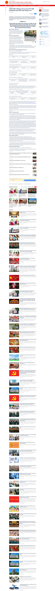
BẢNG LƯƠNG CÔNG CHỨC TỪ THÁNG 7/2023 (16, 167)
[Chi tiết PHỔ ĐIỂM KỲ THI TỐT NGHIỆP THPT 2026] (40, 27)
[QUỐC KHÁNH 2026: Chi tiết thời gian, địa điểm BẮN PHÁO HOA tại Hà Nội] (14, 286)
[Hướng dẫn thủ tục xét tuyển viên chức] (14, 579)
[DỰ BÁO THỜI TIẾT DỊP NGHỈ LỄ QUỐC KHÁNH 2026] (14, 278)
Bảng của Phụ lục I (32, 103)
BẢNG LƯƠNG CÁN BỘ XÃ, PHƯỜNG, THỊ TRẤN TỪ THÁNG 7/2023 (19, 174)
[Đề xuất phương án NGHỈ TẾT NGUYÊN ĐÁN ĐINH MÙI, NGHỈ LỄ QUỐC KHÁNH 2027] (14, 342)
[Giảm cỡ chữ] (5, 14)
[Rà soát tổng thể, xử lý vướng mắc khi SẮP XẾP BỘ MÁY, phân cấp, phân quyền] (14, 572)
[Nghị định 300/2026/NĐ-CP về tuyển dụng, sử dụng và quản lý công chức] (14, 484)
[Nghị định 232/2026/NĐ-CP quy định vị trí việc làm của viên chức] (32, 201)
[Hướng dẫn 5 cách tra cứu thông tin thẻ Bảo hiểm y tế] (14, 460)
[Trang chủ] (6, 2)
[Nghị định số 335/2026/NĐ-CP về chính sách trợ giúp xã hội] (14, 556)
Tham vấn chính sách (16, 5)
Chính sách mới (10, 5)
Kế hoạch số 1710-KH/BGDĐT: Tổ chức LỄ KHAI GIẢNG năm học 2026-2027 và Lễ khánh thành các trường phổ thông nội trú (28, 317)
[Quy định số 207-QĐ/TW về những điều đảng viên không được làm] (23, 201)
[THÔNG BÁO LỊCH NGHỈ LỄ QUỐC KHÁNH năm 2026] (14, 350)
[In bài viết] (5, 11)
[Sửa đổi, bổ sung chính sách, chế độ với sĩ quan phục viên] (14, 429)
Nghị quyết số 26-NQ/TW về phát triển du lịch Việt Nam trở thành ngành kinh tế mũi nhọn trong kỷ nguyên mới (28, 396)
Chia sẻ (35, 13)
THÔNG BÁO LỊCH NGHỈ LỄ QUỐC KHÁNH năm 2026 (27, 347)
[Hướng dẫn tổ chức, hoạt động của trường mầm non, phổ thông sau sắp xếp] (14, 509)
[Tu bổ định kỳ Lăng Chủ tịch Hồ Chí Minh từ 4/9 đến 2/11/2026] (14, 357)
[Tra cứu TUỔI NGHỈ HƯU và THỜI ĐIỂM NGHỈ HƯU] (40, 23)
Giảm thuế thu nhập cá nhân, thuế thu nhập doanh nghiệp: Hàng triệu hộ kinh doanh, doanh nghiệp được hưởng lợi (28, 522)
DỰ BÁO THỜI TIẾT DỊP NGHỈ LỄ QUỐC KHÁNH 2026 (28, 275)
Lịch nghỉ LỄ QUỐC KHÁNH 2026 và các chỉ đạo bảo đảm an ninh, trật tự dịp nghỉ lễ (45, 10)
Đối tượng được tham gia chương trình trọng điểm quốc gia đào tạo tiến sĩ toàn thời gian (13, 195)
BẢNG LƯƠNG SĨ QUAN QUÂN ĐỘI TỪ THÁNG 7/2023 (17, 160)
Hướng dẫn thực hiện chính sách (32, 5)
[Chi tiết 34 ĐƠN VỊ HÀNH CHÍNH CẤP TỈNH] (40, 20)
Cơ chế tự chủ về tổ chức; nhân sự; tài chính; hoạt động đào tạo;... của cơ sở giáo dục (22, 195)
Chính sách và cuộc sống (23, 5)
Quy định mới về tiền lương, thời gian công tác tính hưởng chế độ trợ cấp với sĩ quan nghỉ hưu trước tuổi (32, 195)
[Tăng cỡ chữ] (5, 12)
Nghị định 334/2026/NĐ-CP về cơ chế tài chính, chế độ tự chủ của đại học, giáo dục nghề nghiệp (13, 206)
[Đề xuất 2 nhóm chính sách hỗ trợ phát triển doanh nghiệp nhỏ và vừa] (14, 214)
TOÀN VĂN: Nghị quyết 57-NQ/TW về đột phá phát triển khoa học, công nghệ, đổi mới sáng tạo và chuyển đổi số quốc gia (45, 15)
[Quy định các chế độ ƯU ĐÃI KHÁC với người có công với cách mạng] (14, 516)
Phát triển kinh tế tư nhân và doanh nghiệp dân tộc (44, 5)
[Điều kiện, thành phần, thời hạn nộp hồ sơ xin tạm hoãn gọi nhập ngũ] (14, 445)
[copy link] (5, 9)
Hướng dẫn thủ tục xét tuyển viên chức (25, 576)
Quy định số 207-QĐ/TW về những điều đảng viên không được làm (23, 205)
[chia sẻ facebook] (5, 7)
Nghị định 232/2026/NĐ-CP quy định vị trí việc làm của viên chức (32, 205)
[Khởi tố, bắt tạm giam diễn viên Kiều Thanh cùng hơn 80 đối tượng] (14, 491)
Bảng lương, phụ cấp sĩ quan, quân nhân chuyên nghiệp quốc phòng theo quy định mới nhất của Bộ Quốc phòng (30, 39)
